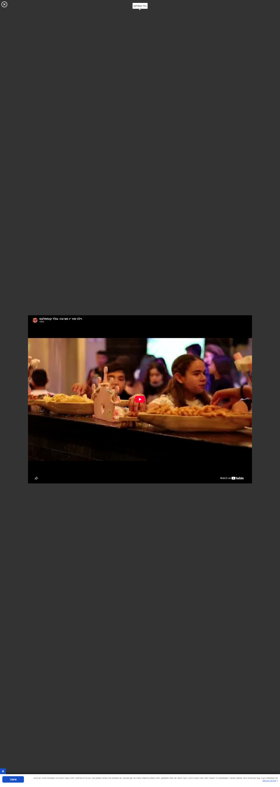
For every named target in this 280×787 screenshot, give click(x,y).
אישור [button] (13, 779)
